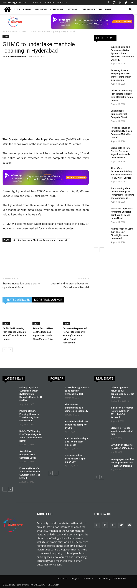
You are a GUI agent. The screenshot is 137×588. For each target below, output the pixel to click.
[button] (130, 9)
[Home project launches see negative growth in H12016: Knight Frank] (101, 463)
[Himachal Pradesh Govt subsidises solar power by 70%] (55, 425)
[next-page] (10, 350)
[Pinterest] (22, 64)
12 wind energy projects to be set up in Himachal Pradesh (77, 390)
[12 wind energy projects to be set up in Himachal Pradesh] (55, 391)
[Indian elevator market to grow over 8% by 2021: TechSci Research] (101, 411)
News (17, 9)
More (108, 9)
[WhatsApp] (30, 64)
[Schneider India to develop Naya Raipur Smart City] (55, 459)
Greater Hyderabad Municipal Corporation (34, 240)
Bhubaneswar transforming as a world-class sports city (76, 407)
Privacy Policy (103, 578)
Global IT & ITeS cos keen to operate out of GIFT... (122, 431)
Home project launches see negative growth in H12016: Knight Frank (122, 462)
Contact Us (62, 2)
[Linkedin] (120, 2)
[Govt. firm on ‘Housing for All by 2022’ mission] (101, 448)
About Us (37, 2)
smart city (63, 240)
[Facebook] (108, 2)
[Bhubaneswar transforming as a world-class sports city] (55, 408)
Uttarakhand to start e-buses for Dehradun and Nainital (70, 285)
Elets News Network (16, 56)
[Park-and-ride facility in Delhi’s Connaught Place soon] (55, 442)
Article (27, 9)
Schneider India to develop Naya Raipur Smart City (75, 458)
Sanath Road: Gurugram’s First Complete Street (119, 114)
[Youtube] (132, 2)
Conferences (57, 9)
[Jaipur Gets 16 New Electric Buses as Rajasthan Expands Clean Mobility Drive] (45, 316)
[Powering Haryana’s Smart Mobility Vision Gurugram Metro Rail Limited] (101, 131)
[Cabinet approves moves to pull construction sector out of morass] (101, 391)
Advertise (49, 2)
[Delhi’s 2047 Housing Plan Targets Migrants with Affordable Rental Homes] (15, 316)
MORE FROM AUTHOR (48, 299)
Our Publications (92, 9)
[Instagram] (114, 2)
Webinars (73, 9)
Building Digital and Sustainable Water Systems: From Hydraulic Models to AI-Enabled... (122, 53)
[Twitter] (126, 2)
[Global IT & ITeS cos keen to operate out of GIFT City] (101, 431)
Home (5, 31)
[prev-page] (4, 350)
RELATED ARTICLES (17, 299)
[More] (55, 64)
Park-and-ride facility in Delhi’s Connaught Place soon (76, 441)
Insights (75, 578)
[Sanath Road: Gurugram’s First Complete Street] (101, 114)
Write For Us (119, 578)
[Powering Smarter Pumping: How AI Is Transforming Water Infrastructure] (101, 74)
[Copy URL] (47, 64)
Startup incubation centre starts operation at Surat (21, 285)
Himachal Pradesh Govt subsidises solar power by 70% (76, 424)
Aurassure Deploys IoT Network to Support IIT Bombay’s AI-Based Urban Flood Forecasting (75, 335)
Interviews (41, 9)
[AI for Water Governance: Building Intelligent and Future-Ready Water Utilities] (101, 172)
